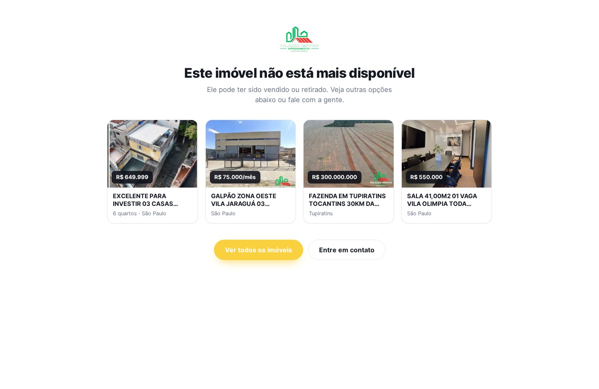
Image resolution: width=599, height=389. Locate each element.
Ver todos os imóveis (258, 250)
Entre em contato (346, 250)
